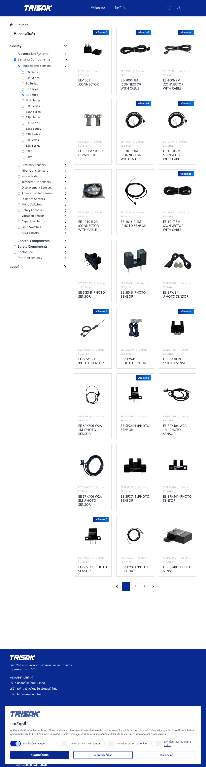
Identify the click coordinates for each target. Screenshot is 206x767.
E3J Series (32, 140)
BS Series (32, 89)
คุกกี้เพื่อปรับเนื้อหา (132, 743)
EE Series (32, 95)
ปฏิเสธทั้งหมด (166, 755)
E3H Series (33, 134)
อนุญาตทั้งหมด (40, 755)
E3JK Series (33, 117)
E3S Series (33, 78)
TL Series (32, 83)
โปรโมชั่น (120, 8)
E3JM (29, 157)
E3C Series (33, 106)
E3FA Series (33, 112)
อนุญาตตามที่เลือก (103, 755)
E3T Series (33, 123)
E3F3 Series (33, 128)
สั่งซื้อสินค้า (98, 8)
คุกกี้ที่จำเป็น (34, 743)
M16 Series (33, 100)
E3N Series (33, 145)
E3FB (29, 151)
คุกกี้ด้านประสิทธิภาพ (85, 743)
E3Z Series (33, 72)
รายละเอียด (40, 743)
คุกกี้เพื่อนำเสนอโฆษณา (177, 743)
